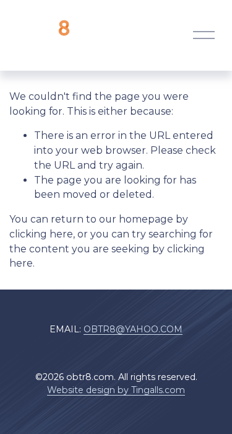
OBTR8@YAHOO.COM (133, 329)
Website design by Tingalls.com (116, 390)
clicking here (41, 234)
